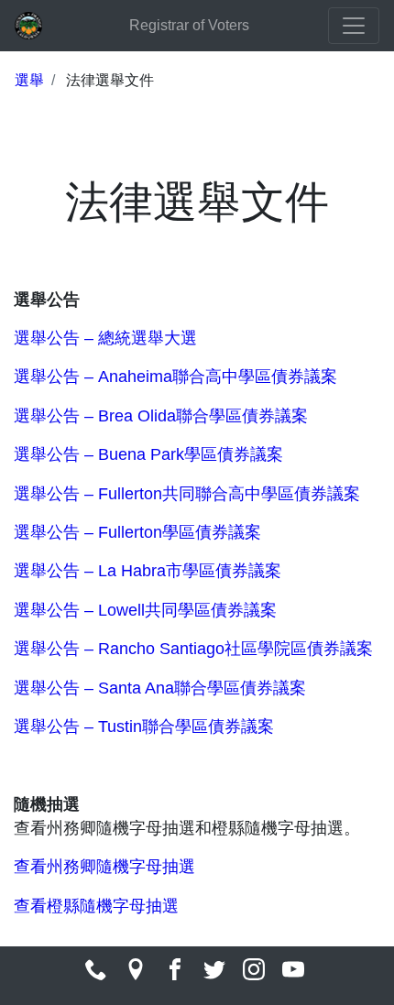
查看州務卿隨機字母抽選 (104, 867)
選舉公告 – (56, 454)
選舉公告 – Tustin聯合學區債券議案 (144, 726)
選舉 (29, 80)
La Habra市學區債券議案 (189, 571)
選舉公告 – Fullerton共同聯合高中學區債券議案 (187, 494)
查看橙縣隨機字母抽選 (96, 906)
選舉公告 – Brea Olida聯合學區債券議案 (161, 416)
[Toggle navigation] (353, 25)
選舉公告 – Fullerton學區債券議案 (137, 532)
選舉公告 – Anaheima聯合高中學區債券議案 (175, 376)
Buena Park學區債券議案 (190, 454)
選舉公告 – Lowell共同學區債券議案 (145, 610)
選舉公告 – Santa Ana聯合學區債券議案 (160, 688)
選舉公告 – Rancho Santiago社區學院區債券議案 (193, 648)
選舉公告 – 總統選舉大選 (105, 338)
